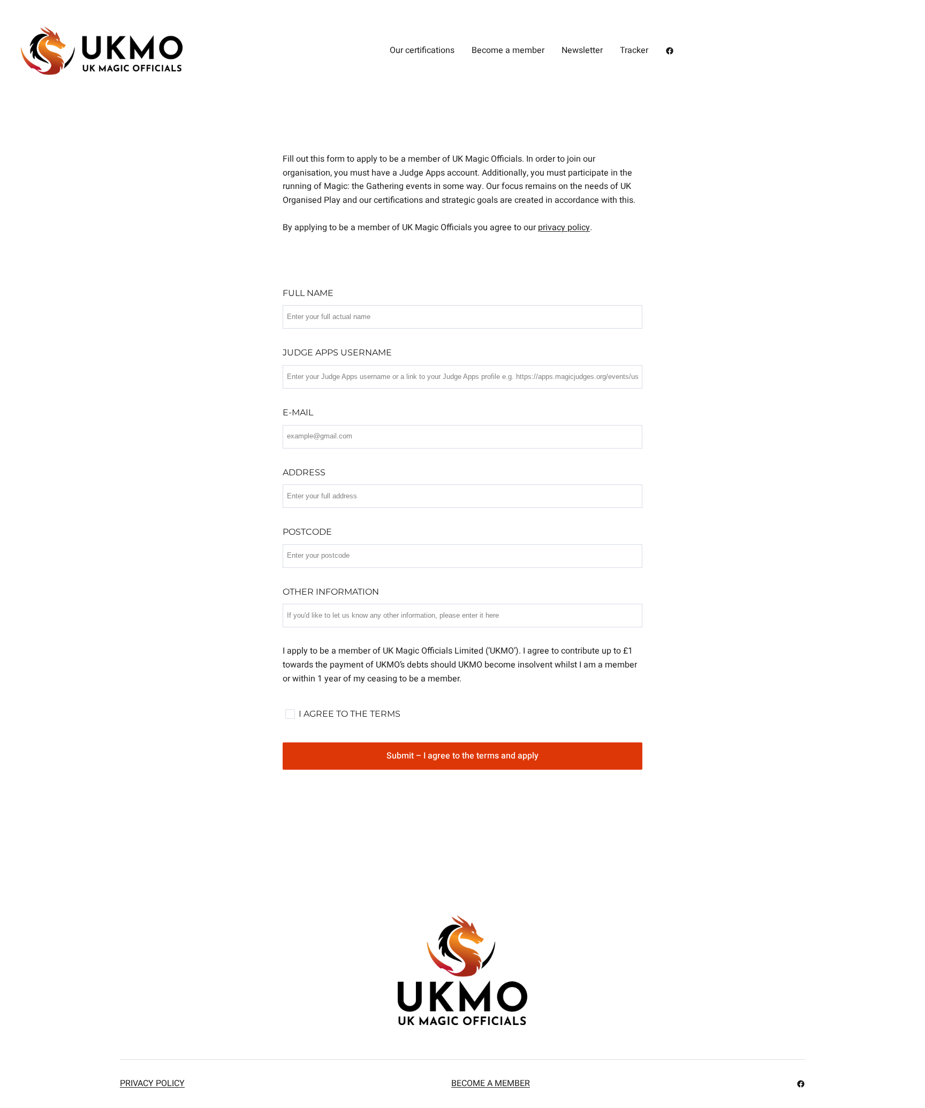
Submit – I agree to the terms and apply (462, 755)
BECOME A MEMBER (490, 1083)
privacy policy (564, 227)
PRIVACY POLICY (152, 1083)
